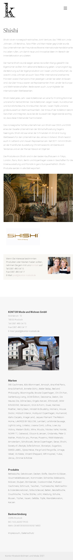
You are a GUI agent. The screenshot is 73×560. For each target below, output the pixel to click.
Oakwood (23, 433)
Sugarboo (56, 445)
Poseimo (43, 437)
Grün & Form (37, 405)
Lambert (41, 421)
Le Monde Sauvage (56, 421)
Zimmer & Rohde (23, 458)
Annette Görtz (31, 388)
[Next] (66, 198)
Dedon (55, 396)
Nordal (63, 429)
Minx (33, 429)
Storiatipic (46, 445)
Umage (60, 449)
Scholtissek (27, 441)
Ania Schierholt (15, 388)
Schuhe (56, 494)
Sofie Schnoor (33, 445)
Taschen (34, 486)
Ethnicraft (53, 400)
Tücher (19, 498)
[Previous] (10, 198)
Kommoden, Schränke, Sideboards (48, 477)
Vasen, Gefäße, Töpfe (34, 498)
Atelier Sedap (45, 388)
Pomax (33, 437)
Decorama (46, 396)
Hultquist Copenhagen (43, 413)
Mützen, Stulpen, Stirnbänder (22, 482)
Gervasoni (25, 405)
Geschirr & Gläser (57, 473)
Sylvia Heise (28, 449)
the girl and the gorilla (45, 449)
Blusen (11, 498)
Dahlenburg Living (17, 396)
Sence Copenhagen (43, 441)
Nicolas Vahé (51, 429)
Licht (39, 494)
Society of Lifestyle (17, 445)
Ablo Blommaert (32, 384)
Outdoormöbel (45, 482)
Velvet (11, 453)
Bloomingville (26, 392)
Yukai (59, 453)
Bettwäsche (14, 473)
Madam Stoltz (23, 429)
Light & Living (14, 425)
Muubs (40, 429)
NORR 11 (12, 433)
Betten (48, 490)
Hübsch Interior (23, 413)
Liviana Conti (37, 425)
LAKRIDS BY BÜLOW (25, 421)
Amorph (45, 384)
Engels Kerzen (40, 400)
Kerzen (11, 502)
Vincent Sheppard (33, 453)
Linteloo (26, 425)
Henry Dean (23, 409)
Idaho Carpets (15, 417)
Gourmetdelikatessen (19, 477)
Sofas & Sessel (36, 490)
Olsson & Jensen (37, 433)
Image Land (29, 417)
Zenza (11, 458)
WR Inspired (49, 453)
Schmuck (24, 486)
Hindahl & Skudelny (39, 409)
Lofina (48, 425)
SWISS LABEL (14, 449)
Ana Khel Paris (57, 384)
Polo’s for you (22, 437)
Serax (56, 441)
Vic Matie (19, 453)
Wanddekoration (54, 498)
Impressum (14, 533)
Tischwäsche (47, 486)
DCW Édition (33, 396)
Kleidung (47, 494)
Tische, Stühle (29, 494)
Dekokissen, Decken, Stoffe (34, 473)
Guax (48, 405)
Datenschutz (27, 533)
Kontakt (35, 265)
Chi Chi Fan (61, 392)
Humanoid (61, 413)
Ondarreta (52, 433)
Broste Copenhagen (44, 392)
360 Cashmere (15, 384)
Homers (54, 409)
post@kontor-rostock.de (24, 275)
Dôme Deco (25, 400)
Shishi (63, 441)
